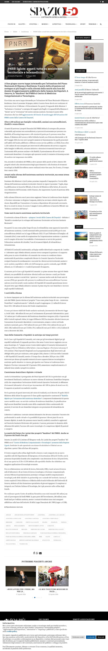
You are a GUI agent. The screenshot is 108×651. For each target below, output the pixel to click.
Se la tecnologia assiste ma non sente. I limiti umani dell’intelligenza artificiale (89, 94)
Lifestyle (56, 24)
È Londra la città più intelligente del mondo (96, 213)
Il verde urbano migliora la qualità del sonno (96, 159)
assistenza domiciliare (13, 518)
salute (48, 536)
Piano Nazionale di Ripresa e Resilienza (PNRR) (20, 536)
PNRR (40, 536)
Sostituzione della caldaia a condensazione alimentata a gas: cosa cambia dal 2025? (89, 122)
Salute (21, 24)
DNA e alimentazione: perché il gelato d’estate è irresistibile (95, 174)
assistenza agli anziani (56, 515)
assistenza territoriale (50, 518)
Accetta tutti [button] (90, 637)
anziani (8, 515)
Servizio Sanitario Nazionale (29, 540)
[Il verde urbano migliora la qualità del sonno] (81, 160)
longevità (50, 526)
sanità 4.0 (57, 536)
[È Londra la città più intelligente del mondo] (81, 214)
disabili (44, 522)
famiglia (64, 522)
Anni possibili (80, 90)
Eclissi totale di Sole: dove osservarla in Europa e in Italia (96, 199)
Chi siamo (16, 2)
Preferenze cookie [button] (78, 637)
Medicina (24, 529)
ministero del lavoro (38, 529)
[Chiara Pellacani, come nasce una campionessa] (81, 255)
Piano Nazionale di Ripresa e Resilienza (53, 533)
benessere (9, 522)
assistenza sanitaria (32, 518)
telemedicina (23, 544)
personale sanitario (30, 533)
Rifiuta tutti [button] (101, 637)
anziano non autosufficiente (24, 515)
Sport (82, 24)
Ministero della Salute (56, 529)
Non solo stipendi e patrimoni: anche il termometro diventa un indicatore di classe (88, 108)
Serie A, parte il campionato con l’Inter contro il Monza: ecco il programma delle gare (96, 237)
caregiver (19, 522)
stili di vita (46, 540)
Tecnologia (70, 24)
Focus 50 (11, 24)
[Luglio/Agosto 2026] (89, 52)
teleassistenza (11, 544)
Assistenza (25, 32)
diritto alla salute (32, 522)
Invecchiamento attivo (36, 526)
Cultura (33, 24)
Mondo (45, 24)
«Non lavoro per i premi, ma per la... (21, 590)
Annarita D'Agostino (15, 76)
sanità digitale (11, 540)
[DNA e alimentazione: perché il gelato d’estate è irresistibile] (81, 174)
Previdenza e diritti (81, 132)
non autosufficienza (13, 533)
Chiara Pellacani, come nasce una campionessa (96, 254)
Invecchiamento (19, 526)
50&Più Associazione (84, 619)
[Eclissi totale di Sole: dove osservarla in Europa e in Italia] (81, 199)
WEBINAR (92, 24)
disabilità (54, 522)
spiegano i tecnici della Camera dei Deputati (45, 217)
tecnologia (57, 540)
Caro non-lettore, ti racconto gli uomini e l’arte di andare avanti (86, 81)
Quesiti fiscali (80, 118)
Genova (8, 526)
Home (6, 2)
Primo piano (11, 65)
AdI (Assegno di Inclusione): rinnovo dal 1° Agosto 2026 (88, 139)
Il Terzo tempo (80, 77)
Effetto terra (79, 104)
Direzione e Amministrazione (35, 2)
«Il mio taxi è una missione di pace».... (53, 590)
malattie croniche (12, 529)
